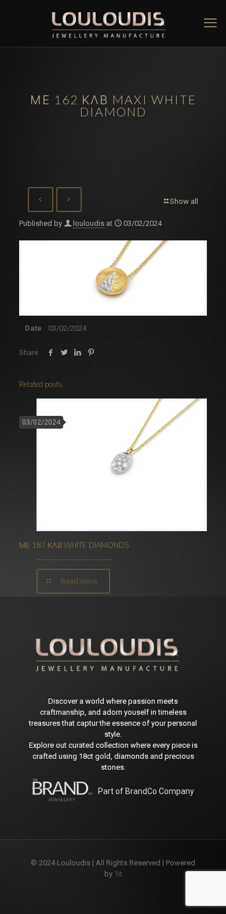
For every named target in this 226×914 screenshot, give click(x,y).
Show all (184, 201)
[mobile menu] (210, 23)
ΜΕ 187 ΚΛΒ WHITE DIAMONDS (74, 545)
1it (118, 873)
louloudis (88, 223)
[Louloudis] (113, 23)
